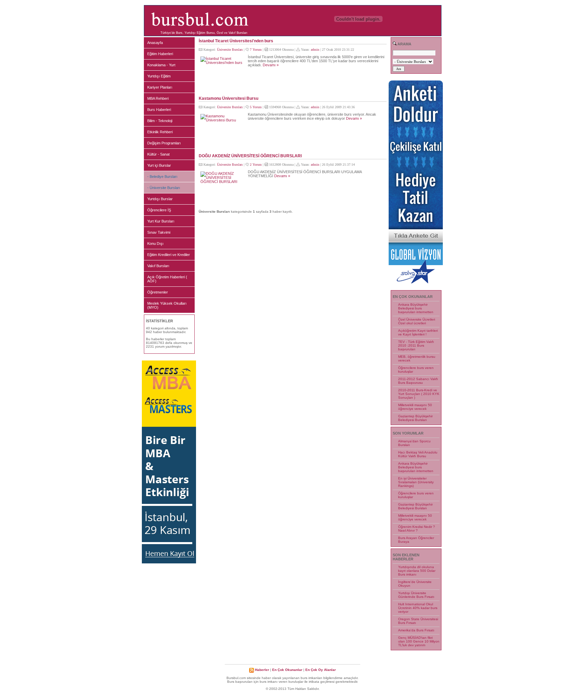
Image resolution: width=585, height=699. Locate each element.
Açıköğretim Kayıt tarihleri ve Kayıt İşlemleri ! (418, 332)
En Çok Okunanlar (287, 670)
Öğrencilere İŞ (159, 210)
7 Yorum (256, 49)
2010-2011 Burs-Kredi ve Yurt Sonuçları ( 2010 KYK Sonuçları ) (418, 393)
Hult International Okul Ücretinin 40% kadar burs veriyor (417, 607)
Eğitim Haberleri (160, 54)
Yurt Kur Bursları (160, 221)
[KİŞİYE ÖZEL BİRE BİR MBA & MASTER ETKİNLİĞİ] (169, 562)
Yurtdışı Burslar (160, 199)
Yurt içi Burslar (159, 165)
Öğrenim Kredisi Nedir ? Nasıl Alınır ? (416, 528)
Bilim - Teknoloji (159, 121)
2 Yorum (256, 164)
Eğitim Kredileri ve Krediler (168, 255)
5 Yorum (256, 107)
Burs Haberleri (159, 110)
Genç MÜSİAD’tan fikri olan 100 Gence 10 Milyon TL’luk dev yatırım (418, 641)
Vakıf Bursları (158, 266)
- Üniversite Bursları (163, 188)
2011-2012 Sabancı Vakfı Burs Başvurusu (418, 381)
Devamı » (271, 65)
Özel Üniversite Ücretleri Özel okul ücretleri (416, 321)
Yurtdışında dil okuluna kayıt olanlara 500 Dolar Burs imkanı (416, 570)
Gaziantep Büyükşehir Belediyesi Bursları (415, 418)
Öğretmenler (157, 292)
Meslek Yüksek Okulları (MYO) (167, 305)
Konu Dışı (155, 243)
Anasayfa (155, 43)
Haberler (262, 670)
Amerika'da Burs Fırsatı (416, 630)
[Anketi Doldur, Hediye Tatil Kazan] (416, 282)
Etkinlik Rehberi (160, 132)
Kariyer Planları (159, 87)
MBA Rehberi (158, 98)
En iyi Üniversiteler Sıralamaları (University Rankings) (416, 482)
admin (315, 49)
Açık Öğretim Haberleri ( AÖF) (167, 279)
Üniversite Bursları (230, 49)
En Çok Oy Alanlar (320, 670)
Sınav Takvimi (158, 232)
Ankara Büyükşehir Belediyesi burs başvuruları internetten (415, 308)
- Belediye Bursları (162, 176)
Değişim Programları (164, 143)
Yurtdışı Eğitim (159, 76)
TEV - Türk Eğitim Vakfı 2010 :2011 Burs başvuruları (416, 345)
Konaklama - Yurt (161, 65)
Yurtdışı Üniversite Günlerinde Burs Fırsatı (416, 595)
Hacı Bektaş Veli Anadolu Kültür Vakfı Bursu (417, 454)
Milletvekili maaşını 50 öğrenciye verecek (415, 407)
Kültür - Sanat (158, 154)
